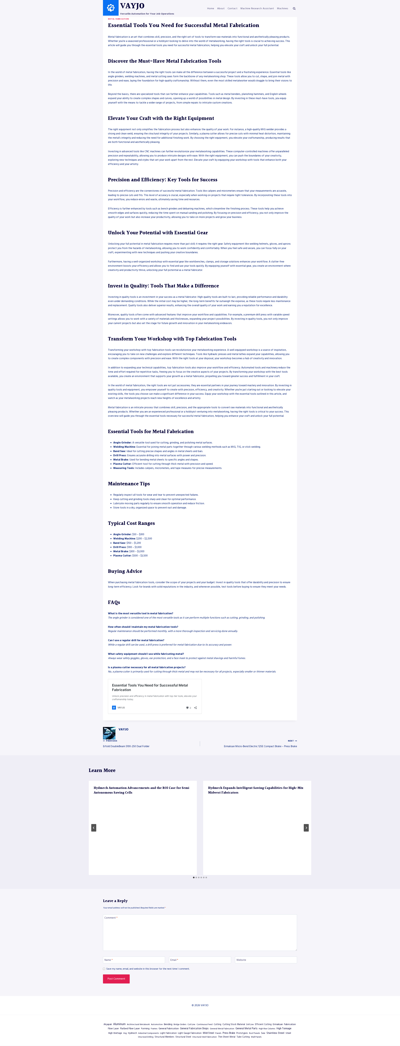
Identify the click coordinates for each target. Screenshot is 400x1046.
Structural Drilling (145, 1037)
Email (174, 960)
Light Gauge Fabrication (190, 1033)
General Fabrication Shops (194, 1028)
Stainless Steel (275, 1033)
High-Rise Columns (267, 1028)
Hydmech (132, 1033)
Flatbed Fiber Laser (130, 1028)
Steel (288, 1033)
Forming (145, 1028)
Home (210, 8)
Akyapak (108, 1024)
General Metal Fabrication (222, 1028)
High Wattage (115, 1033)
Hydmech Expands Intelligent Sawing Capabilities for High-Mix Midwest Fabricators (255, 790)
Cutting (217, 1024)
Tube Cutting (243, 1036)
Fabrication (290, 1024)
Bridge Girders (180, 1024)
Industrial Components (148, 1033)
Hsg (125, 1033)
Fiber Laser (113, 1028)
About (221, 8)
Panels (218, 1033)
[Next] (306, 828)
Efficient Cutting (263, 1024)
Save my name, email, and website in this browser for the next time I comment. (148, 969)
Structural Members (164, 1036)
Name (108, 960)
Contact (233, 8)
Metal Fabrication (118, 19)
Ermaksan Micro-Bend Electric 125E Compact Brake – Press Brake (260, 743)
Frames (154, 1028)
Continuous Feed (204, 1024)
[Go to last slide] (93, 828)
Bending (168, 1024)
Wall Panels (256, 1037)
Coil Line (191, 1024)
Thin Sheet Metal (226, 1036)
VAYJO (123, 729)
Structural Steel (183, 1036)
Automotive (157, 1024)
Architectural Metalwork (138, 1024)
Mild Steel (208, 1033)
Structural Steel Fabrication (204, 1037)
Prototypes (242, 1033)
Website (241, 960)
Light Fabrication (168, 1033)
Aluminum (119, 1024)
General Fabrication (169, 1028)
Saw (263, 1033)
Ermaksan (278, 1024)
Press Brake (228, 1033)
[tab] (194, 877)
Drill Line (250, 1024)
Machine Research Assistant (257, 8)
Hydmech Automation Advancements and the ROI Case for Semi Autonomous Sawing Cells (141, 790)
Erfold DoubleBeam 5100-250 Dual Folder (126, 743)
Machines (282, 8)
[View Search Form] (294, 8)
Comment (111, 918)
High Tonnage (283, 1028)
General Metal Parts (246, 1028)
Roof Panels (254, 1033)
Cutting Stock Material (233, 1024)
